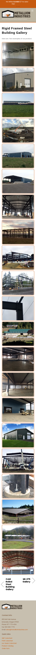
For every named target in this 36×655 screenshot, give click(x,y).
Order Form (6, 648)
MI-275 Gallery (24, 580)
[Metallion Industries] (16, 16)
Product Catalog (7, 646)
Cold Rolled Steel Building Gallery (10, 584)
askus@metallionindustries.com (17, 630)
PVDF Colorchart (7, 641)
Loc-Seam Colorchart (9, 643)
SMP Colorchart (7, 638)
